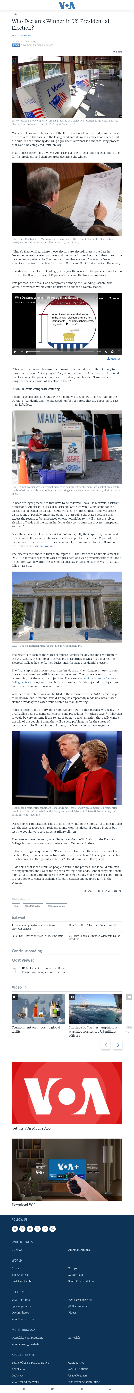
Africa (15, 1268)
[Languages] (81, 1389)
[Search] (110, 1389)
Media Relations (78, 1369)
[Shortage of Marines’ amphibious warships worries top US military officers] (95, 1009)
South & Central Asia (81, 1281)
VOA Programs (21, 1300)
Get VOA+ (17, 1375)
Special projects (21, 1306)
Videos (72, 1312)
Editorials (74, 1337)
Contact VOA (76, 1362)
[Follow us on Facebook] (15, 1229)
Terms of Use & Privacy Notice (30, 1362)
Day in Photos (20, 1312)
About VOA (18, 1369)
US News (17, 1250)
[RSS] (45, 1229)
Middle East (75, 1275)
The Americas (20, 1275)
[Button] (117, 52)
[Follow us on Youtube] (30, 1229)
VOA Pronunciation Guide (84, 1382)
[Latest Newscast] (24, 1389)
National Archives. (44, 546)
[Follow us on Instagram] (37, 1229)
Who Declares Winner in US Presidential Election (46, 298)
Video (17, 987)
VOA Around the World (26, 1382)
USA (14, 14)
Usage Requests (77, 1375)
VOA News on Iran (23, 1319)
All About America (79, 1250)
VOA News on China (80, 1300)
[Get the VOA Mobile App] (67, 1093)
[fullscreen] (119, 351)
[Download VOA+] (67, 1170)
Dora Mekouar (23, 35)
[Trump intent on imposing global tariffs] (38, 1009)
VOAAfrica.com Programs (27, 1337)
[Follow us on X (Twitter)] (22, 1229)
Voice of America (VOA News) (35, 302)
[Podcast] (52, 1229)
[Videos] (53, 1389)
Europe (72, 1268)
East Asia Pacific (22, 1281)
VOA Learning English (25, 1344)
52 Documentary (78, 1306)
